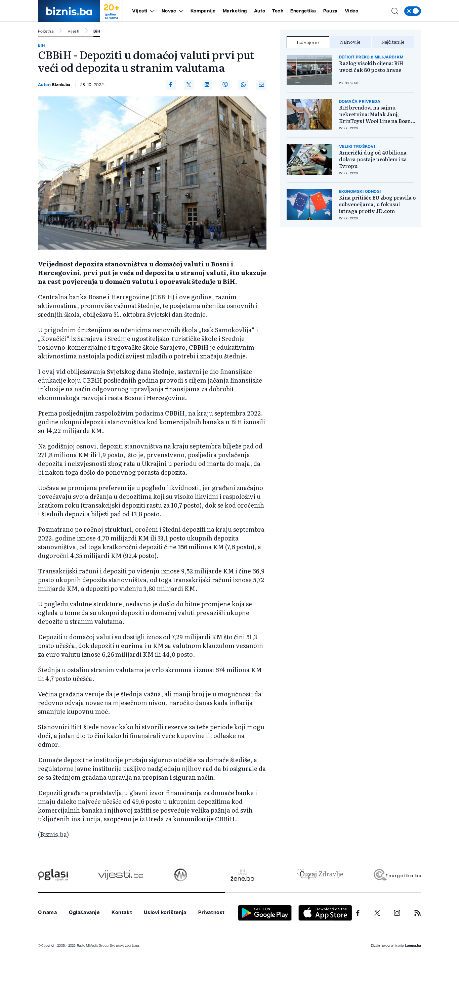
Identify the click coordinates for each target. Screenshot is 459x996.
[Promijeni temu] (412, 11)
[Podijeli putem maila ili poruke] (261, 85)
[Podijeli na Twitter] (189, 85)
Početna (45, 31)
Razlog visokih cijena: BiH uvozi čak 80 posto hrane (371, 66)
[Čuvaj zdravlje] (320, 875)
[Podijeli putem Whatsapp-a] (243, 85)
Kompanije (203, 11)
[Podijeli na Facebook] (171, 85)
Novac (169, 11)
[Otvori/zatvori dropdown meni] (151, 11)
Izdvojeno (308, 42)
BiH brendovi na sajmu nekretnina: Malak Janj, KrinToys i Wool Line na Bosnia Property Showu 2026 (377, 114)
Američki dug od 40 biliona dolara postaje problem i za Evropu (373, 159)
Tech (277, 11)
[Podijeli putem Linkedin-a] (207, 85)
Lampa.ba (413, 945)
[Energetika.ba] (397, 875)
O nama (47, 912)
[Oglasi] (53, 875)
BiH (96, 31)
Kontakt (122, 912)
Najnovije (350, 41)
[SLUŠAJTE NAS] (180, 874)
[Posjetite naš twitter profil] (377, 913)
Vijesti (140, 11)
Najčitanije (393, 41)
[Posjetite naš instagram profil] (397, 912)
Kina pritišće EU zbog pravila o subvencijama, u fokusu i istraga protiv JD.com (377, 204)
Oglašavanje (84, 912)
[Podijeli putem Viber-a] (225, 85)
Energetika (303, 11)
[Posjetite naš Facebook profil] (358, 913)
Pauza (330, 11)
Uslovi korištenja (165, 912)
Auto (259, 11)
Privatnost (211, 912)
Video (352, 11)
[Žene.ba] (242, 875)
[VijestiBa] (120, 875)
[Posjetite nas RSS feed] (417, 912)
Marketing (235, 11)
